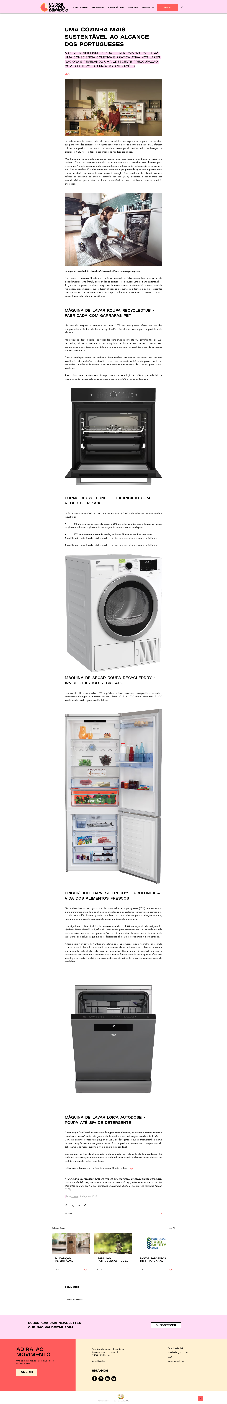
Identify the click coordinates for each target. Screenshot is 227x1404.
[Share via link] (85, 1205)
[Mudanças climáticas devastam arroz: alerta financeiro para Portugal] (71, 1243)
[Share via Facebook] (66, 1205)
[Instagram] (101, 1378)
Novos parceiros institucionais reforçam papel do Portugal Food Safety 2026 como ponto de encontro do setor (155, 1259)
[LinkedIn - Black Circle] (107, 1378)
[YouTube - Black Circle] (113, 1378)
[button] (166, 1325)
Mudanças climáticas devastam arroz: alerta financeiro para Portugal (69, 1259)
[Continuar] (200, 1398)
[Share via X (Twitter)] (72, 1205)
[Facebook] (94, 1378)
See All (172, 1228)
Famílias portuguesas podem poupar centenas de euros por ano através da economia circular (113, 1259)
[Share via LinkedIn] (79, 1205)
